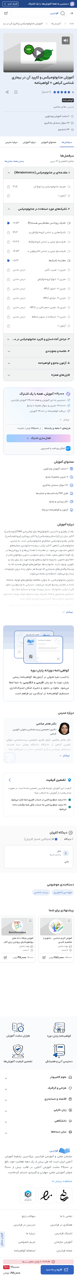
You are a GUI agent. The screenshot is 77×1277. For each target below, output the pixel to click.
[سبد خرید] (6, 13)
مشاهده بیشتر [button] (63, 1181)
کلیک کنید (12, 3)
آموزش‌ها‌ (56, 23)
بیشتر (66, 419)
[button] (39, 13)
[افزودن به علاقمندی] (69, 921)
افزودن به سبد (54, 1270)
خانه (71, 23)
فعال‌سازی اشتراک (41, 438)
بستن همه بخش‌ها (14, 161)
